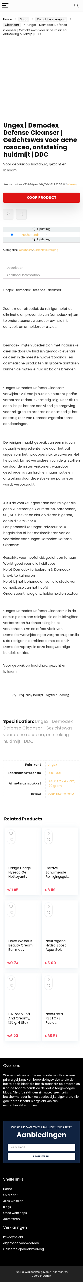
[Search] (76, 6)
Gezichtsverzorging (51, 19)
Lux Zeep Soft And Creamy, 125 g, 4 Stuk (19, 1018)
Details (72, 184)
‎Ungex (52, 764)
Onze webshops (15, 1213)
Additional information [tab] (23, 275)
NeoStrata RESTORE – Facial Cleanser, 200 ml (57, 1023)
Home (7, 19)
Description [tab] (15, 268)
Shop (23, 19)
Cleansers (12, 25)
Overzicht (10, 1195)
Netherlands (30, 234)
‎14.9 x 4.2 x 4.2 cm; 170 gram (61, 783)
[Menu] (5, 6)
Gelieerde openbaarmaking (23, 1249)
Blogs (7, 1207)
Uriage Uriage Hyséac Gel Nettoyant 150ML (19, 874)
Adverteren (11, 1219)
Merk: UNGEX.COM (61, 794)
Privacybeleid (13, 1237)
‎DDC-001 (54, 773)
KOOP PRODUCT (41, 197)
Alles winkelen (13, 1201)
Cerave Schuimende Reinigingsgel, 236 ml (57, 874)
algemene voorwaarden (21, 1243)
